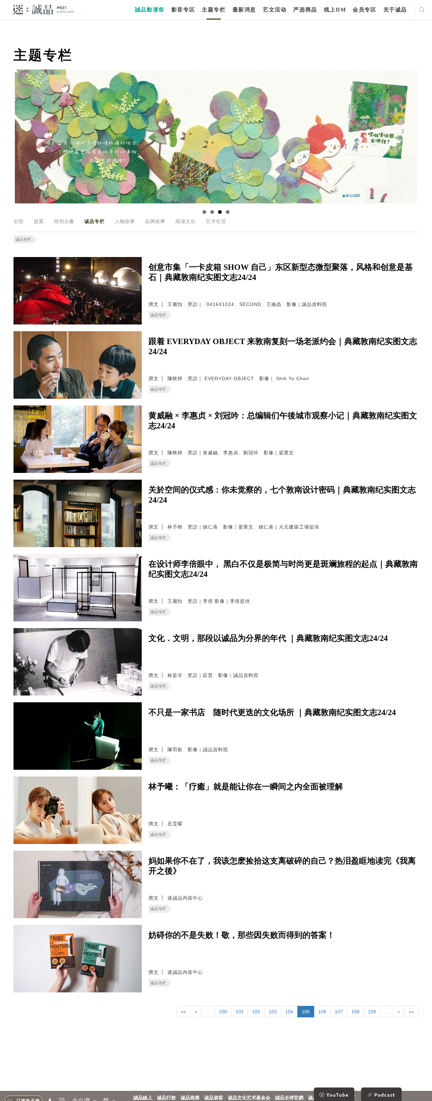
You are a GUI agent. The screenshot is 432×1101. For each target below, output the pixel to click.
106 (322, 1011)
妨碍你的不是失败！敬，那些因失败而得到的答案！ (241, 935)
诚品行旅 (166, 1097)
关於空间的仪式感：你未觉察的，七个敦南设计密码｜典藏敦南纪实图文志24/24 (282, 494)
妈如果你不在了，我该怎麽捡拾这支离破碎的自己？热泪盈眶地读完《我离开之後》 (282, 865)
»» (411, 1011)
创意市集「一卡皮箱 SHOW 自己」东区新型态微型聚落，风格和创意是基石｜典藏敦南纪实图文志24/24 (280, 272)
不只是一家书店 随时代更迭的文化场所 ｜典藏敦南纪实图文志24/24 (272, 712)
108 (355, 1011)
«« (183, 1011)
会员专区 (364, 9)
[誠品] (44, 9)
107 (339, 1011)
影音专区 (183, 9)
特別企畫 (64, 221)
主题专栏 (213, 9)
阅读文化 (186, 221)
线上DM (335, 9)
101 (240, 1011)
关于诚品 (395, 9)
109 (372, 1011)
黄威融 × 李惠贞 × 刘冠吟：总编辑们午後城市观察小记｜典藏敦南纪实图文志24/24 (282, 420)
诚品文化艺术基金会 (249, 1097)
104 (289, 1011)
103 (273, 1011)
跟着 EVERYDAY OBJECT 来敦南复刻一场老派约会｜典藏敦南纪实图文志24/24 (282, 346)
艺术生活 (216, 221)
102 (256, 1011)
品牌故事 (155, 221)
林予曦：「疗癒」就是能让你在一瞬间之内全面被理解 (245, 786)
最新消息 (244, 9)
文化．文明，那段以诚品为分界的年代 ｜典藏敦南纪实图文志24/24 (268, 638)
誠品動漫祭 (150, 9)
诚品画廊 (190, 1097)
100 (223, 1011)
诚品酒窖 (213, 1097)
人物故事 (125, 221)
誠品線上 (142, 1097)
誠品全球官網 (289, 1097)
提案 (39, 221)
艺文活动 (275, 9)
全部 (19, 221)
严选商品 (305, 9)
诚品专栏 (94, 221)
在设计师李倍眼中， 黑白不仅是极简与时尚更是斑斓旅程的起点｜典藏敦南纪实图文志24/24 (283, 569)
